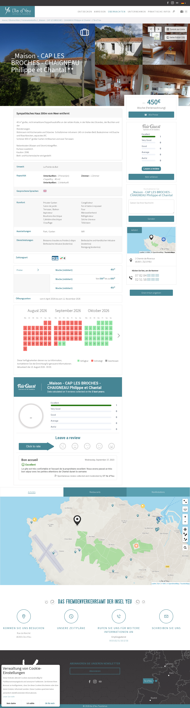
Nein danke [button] (11, 703)
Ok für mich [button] (50, 703)
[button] (85, 11)
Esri (158, 583)
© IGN (163, 583)
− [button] (185, 521)
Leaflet (153, 583)
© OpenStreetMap (173, 583)
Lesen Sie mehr (9, 696)
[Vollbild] (185, 501)
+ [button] (185, 516)
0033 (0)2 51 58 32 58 (118, 640)
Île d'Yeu (148, 680)
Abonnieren (95, 671)
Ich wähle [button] (30, 703)
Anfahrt (134, 230)
